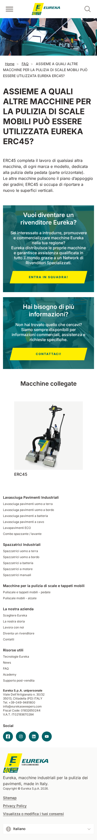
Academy (9, 674)
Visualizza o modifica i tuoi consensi (33, 814)
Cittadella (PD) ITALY (27, 698)
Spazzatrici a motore (18, 569)
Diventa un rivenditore (18, 633)
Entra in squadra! (48, 277)
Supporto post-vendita (19, 680)
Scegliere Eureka (15, 615)
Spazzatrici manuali (17, 575)
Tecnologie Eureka (16, 656)
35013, (7, 698)
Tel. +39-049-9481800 (19, 702)
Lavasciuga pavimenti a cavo (23, 522)
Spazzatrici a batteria (18, 563)
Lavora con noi (13, 627)
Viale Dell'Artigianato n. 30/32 (24, 694)
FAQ (25, 64)
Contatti (8, 639)
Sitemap (10, 798)
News (7, 662)
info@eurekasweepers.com (22, 706)
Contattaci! (48, 354)
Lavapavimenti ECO (17, 528)
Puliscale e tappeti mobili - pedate (26, 592)
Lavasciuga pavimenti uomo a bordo (28, 510)
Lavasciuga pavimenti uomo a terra (28, 504)
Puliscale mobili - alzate (20, 598)
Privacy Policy (15, 806)
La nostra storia (14, 621)
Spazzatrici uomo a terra (20, 551)
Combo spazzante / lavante (22, 534)
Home (9, 64)
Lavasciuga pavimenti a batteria (25, 516)
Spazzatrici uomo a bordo (21, 557)
